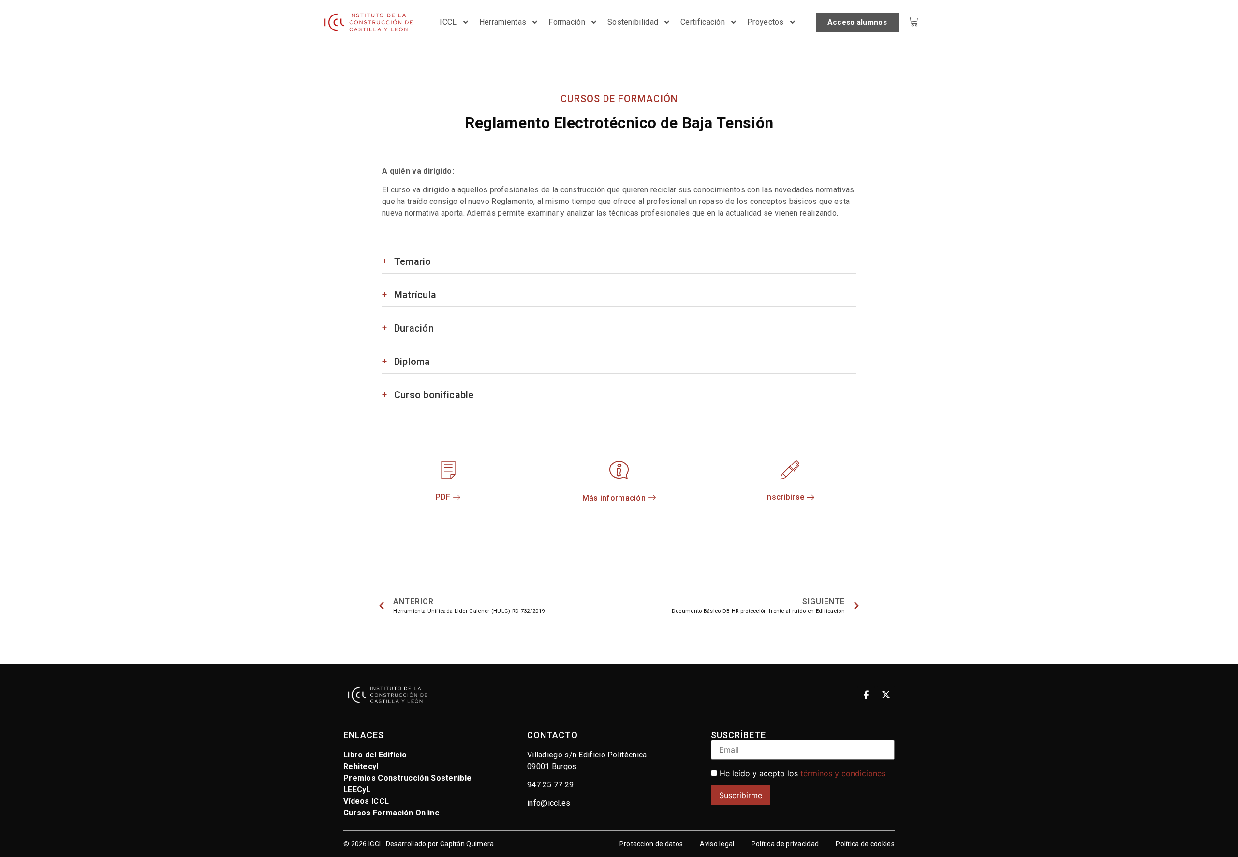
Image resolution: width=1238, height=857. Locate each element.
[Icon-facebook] (866, 694)
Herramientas (503, 22)
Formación (566, 22)
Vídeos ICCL (366, 801)
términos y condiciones (842, 773)
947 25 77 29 (550, 784)
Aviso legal (717, 844)
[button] (789, 498)
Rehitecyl (361, 766)
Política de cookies (865, 844)
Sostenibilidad (632, 22)
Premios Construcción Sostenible (407, 778)
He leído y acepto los (801, 773)
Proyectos (765, 22)
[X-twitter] (886, 694)
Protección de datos (651, 844)
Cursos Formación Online (391, 812)
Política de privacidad (785, 844)
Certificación (702, 22)
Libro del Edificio (375, 754)
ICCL (448, 22)
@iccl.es (555, 803)
